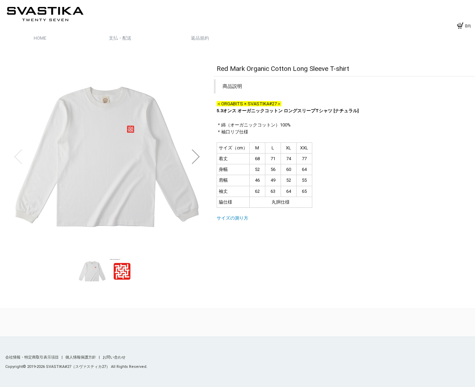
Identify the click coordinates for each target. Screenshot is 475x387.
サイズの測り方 (232, 218)
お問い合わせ (114, 357)
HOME (40, 38)
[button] (18, 156)
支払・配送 (120, 38)
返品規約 (200, 38)
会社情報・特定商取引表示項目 (32, 357)
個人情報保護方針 (81, 357)
